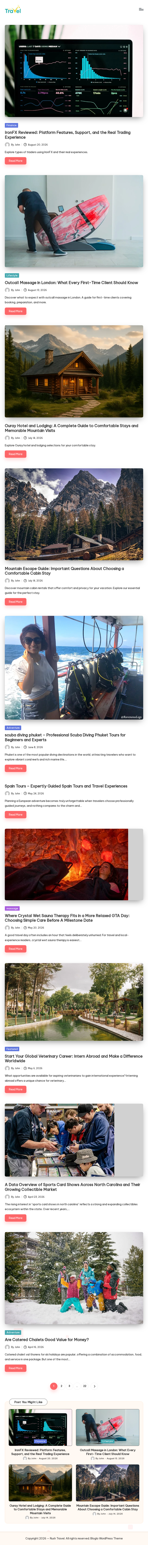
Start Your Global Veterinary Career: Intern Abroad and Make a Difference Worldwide (74, 1058)
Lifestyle (12, 275)
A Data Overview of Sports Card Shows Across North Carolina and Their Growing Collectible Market (72, 1187)
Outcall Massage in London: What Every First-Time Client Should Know (71, 282)
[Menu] (141, 9)
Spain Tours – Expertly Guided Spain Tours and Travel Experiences (66, 786)
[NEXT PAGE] (94, 1386)
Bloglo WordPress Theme (106, 1538)
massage (12, 908)
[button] (94, 1386)
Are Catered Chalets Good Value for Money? (47, 1339)
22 (84, 1386)
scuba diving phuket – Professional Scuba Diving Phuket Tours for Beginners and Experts (65, 737)
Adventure (13, 727)
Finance (12, 125)
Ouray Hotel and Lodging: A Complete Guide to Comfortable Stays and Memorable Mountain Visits (71, 428)
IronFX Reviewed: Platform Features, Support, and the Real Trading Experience (67, 134)
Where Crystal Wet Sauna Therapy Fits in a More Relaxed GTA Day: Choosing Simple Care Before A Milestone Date (67, 918)
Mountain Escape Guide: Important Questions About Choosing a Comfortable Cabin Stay (64, 571)
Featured (12, 1049)
